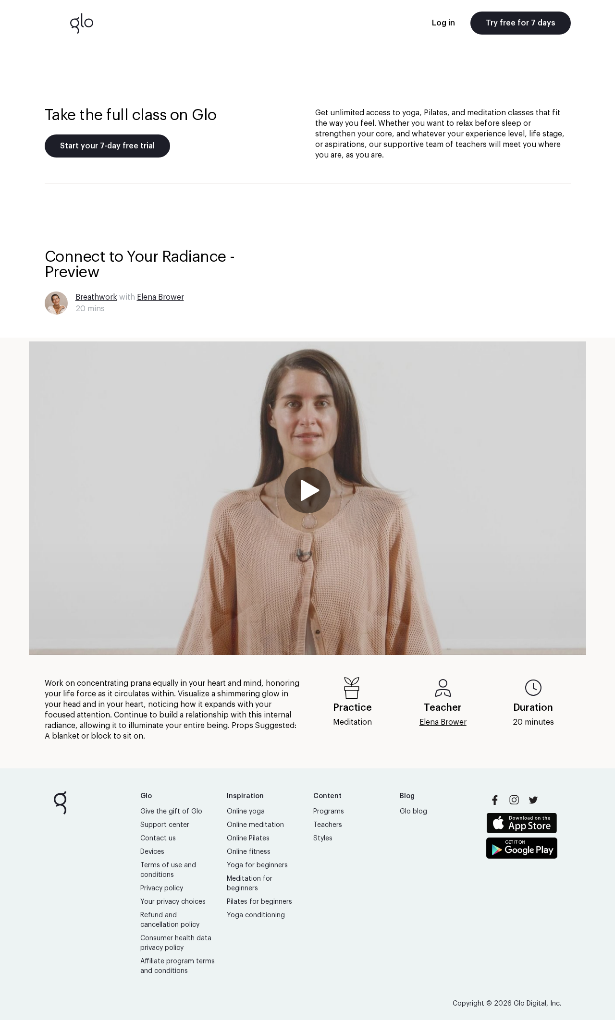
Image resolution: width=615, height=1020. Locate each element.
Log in (443, 23)
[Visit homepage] (81, 23)
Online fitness (249, 852)
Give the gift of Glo (171, 811)
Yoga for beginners (257, 865)
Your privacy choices (173, 902)
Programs (328, 811)
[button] (307, 498)
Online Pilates (248, 838)
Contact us (158, 838)
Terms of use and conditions (168, 870)
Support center (164, 825)
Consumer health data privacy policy (175, 943)
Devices (152, 852)
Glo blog (413, 811)
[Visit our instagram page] (514, 800)
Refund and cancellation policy (169, 920)
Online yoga (246, 811)
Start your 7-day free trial (107, 146)
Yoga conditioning (256, 915)
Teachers (327, 825)
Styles (322, 838)
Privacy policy (161, 888)
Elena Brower (160, 297)
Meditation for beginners (249, 883)
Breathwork (96, 297)
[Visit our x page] (533, 800)
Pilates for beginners (259, 902)
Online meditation (255, 825)
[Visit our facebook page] (495, 800)
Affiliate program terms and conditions (177, 966)
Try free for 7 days (520, 23)
